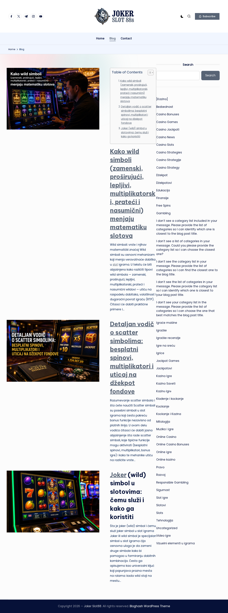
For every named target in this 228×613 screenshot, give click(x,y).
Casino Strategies (169, 152)
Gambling (163, 213)
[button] (207, 16)
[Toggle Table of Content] (149, 72)
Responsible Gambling (172, 482)
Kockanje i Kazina (168, 414)
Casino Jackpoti (167, 130)
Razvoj (160, 475)
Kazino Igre (164, 376)
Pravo (160, 467)
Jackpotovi (164, 368)
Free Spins (163, 206)
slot (115, 265)
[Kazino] (162, 99)
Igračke (161, 330)
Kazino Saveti (165, 384)
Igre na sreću (165, 346)
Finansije (162, 198)
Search (188, 65)
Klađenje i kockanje (170, 399)
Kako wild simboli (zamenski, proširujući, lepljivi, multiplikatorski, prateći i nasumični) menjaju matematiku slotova (134, 91)
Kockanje (162, 406)
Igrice (160, 353)
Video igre (163, 536)
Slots (159, 513)
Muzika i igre (165, 429)
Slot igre (162, 498)
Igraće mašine (166, 323)
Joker (118, 475)
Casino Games (167, 122)
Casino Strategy (168, 168)
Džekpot (162, 175)
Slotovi (161, 505)
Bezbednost (164, 107)
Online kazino (165, 460)
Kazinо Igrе (163, 391)
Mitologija (163, 422)
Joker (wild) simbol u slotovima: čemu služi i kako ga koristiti (135, 132)
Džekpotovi (164, 183)
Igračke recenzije (168, 338)
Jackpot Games (167, 361)
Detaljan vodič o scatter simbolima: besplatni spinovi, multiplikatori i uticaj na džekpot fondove (136, 115)
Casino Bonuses (167, 114)
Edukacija (163, 190)
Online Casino (166, 437)
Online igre (164, 452)
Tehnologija (164, 520)
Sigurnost (163, 490)
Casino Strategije (168, 160)
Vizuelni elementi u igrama (175, 543)
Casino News (165, 137)
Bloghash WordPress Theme (150, 606)
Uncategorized (166, 528)
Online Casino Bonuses (172, 444)
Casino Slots (165, 145)
